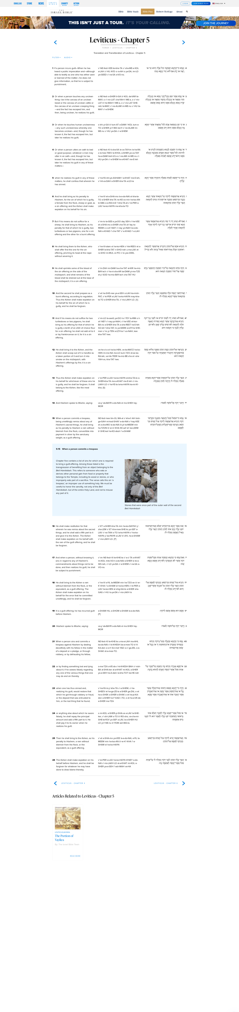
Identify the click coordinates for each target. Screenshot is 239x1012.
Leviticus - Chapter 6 (166, 783)
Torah (105, 48)
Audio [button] (67, 57)
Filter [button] (55, 57)
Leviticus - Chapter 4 (73, 783)
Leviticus (117, 48)
